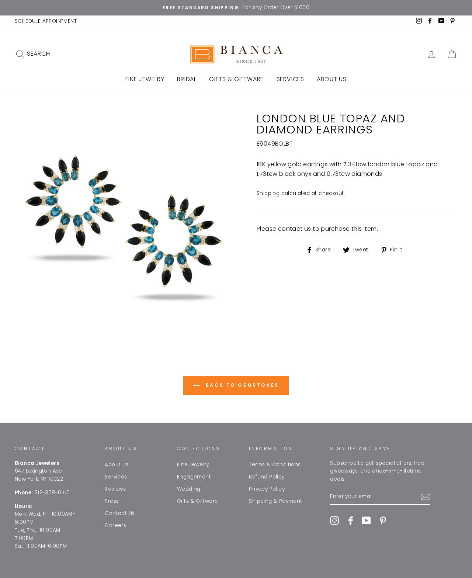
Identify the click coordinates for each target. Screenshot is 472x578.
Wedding (189, 488)
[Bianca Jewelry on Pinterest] (382, 520)
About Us (331, 79)
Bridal (187, 79)
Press (112, 501)
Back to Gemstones (241, 385)
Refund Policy (266, 476)
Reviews (115, 488)
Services (290, 79)
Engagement (194, 476)
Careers (115, 525)
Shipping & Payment (275, 501)
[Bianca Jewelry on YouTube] (366, 520)
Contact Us (120, 513)
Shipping (268, 193)
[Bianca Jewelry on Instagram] (334, 520)
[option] (236, 8)
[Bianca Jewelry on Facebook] (350, 520)
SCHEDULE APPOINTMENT (46, 21)
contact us (294, 228)
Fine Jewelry (144, 79)
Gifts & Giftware (236, 79)
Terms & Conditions (275, 464)
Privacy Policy (267, 488)
